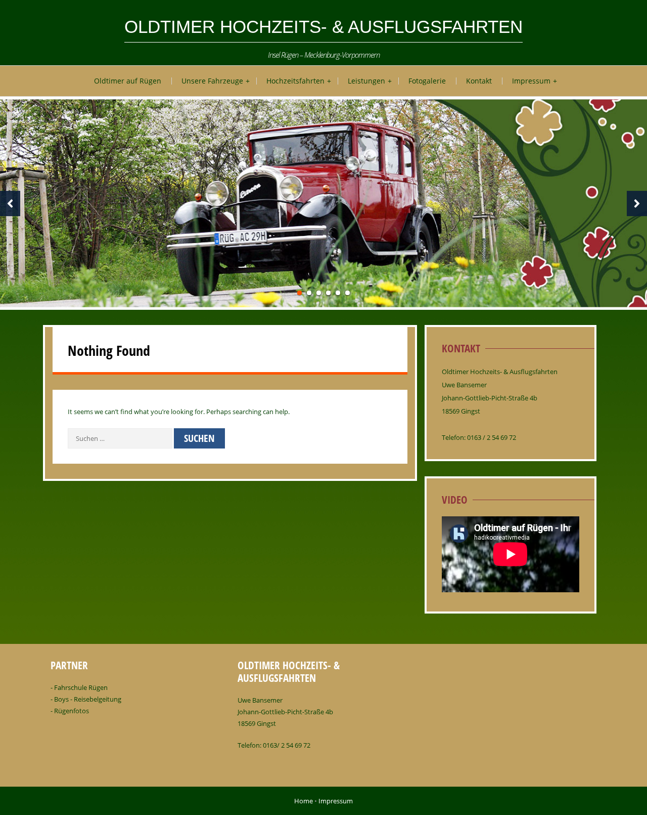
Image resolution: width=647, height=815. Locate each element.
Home (303, 800)
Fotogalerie (427, 81)
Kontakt (479, 81)
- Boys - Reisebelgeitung (86, 699)
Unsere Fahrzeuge (212, 81)
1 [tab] (299, 293)
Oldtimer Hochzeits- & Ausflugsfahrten (323, 26)
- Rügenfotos (70, 710)
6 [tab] (347, 293)
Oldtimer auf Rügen (127, 81)
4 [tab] (328, 293)
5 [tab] (338, 293)
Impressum (531, 81)
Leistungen (366, 81)
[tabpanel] (323, 203)
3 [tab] (318, 293)
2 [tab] (309, 293)
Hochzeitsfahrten (295, 81)
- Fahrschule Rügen (79, 687)
